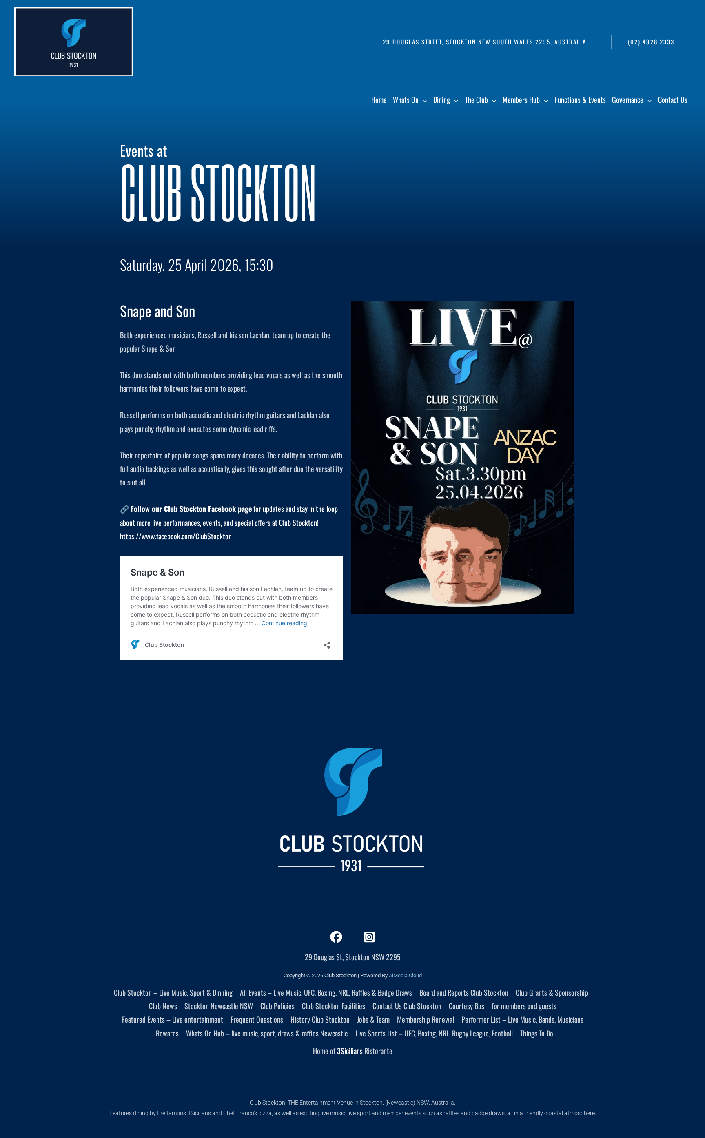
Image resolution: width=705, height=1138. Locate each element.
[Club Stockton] (73, 40)
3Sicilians (350, 1050)
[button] (484, 42)
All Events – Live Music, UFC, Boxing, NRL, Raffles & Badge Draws (326, 992)
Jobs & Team (373, 1019)
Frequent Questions (257, 1019)
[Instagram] (369, 937)
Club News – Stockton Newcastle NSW (201, 1006)
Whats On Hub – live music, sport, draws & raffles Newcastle (267, 1033)
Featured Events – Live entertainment (172, 1019)
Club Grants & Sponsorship (552, 992)
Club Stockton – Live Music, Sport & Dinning (173, 992)
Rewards (167, 1033)
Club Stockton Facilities (333, 1006)
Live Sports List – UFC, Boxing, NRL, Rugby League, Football (434, 1033)
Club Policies (277, 1006)
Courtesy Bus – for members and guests (502, 1006)
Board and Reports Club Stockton (463, 992)
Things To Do (536, 1033)
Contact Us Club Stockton (406, 1006)
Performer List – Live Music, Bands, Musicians (522, 1019)
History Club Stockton (320, 1019)
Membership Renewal (425, 1019)
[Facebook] (336, 937)
